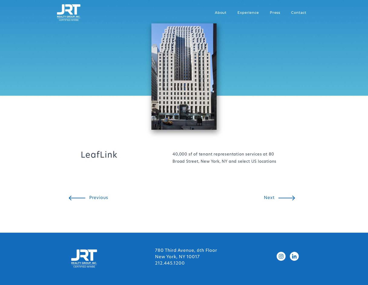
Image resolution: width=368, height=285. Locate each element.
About (221, 12)
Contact (298, 12)
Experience (248, 12)
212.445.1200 (170, 263)
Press (275, 12)
